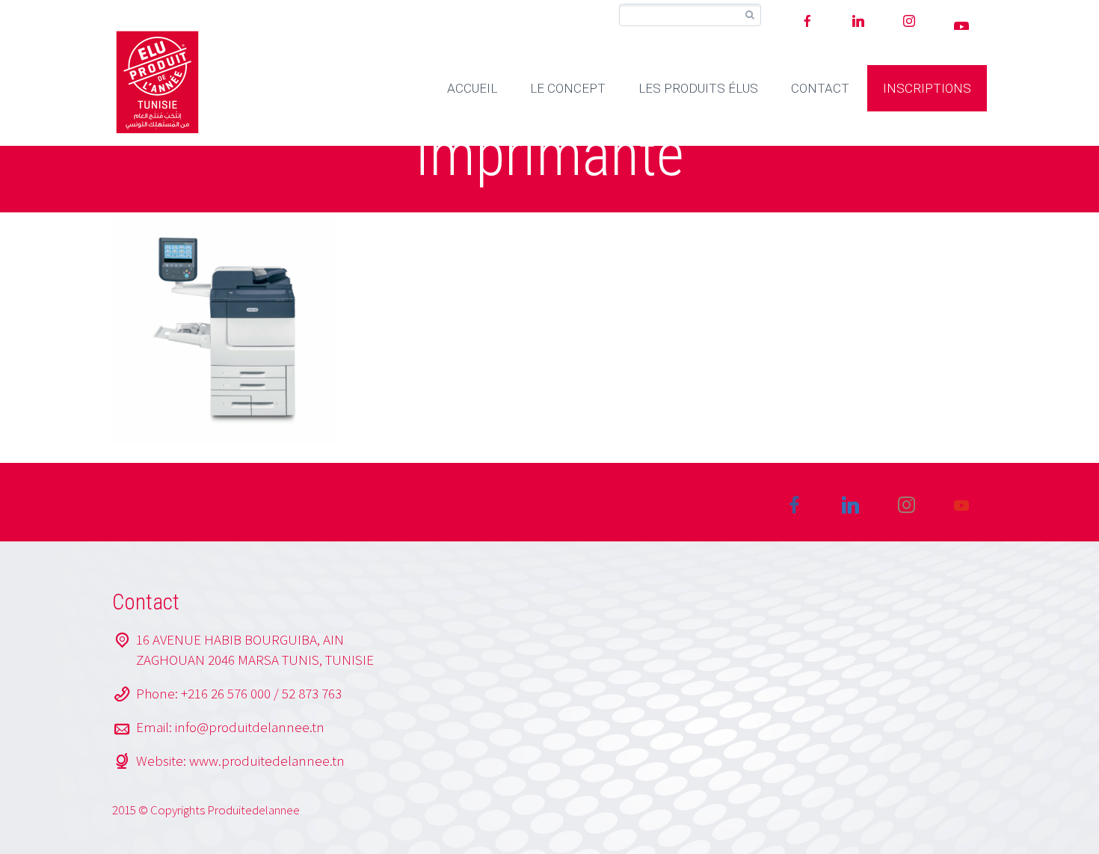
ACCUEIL (472, 88)
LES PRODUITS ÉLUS (698, 88)
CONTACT (820, 88)
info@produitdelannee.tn (249, 727)
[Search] (749, 15)
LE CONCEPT (568, 88)
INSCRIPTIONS (927, 88)
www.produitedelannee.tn (267, 760)
